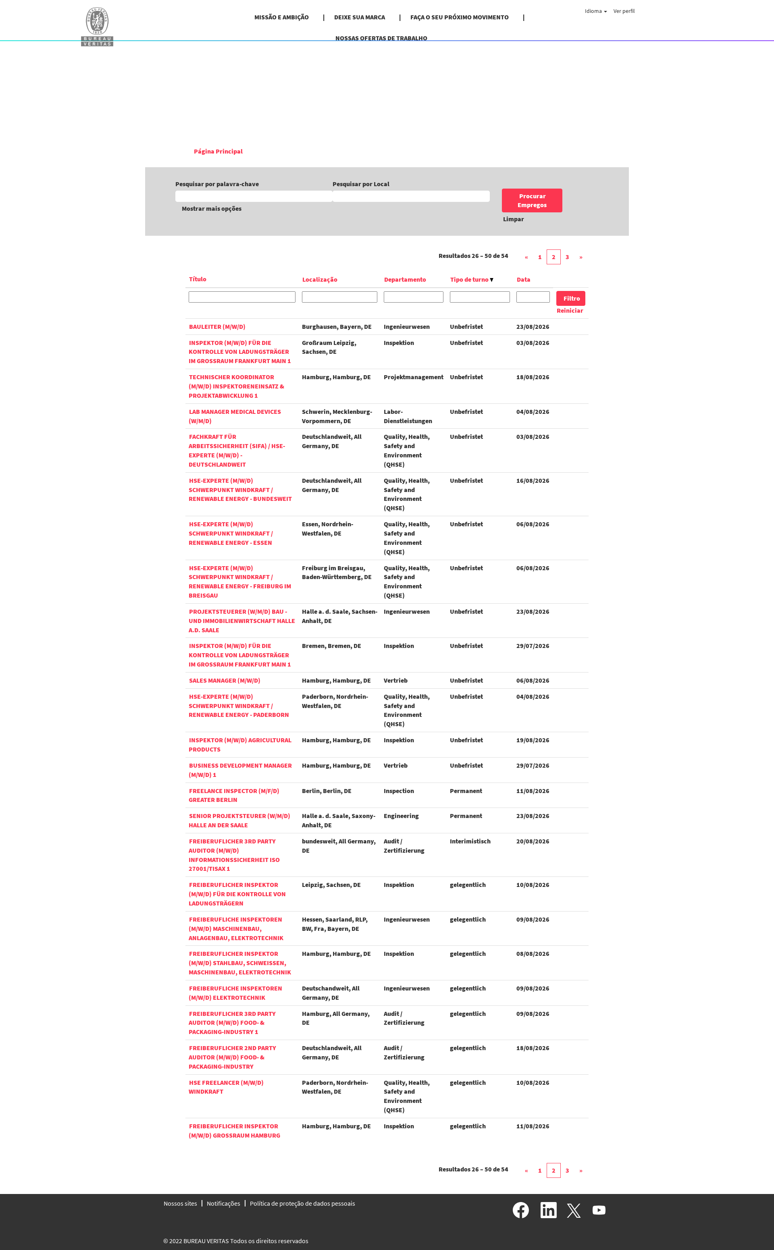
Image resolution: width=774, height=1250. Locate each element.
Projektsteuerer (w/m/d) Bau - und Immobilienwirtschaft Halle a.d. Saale (242, 620)
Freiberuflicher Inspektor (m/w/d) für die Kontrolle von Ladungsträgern (237, 893)
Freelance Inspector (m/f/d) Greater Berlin (234, 795)
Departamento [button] (405, 279)
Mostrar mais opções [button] (211, 208)
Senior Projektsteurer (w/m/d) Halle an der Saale (239, 820)
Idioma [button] (594, 11)
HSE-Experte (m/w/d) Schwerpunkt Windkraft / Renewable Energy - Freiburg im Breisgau (240, 582)
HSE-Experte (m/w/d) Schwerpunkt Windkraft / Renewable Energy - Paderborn (239, 705)
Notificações (223, 1203)
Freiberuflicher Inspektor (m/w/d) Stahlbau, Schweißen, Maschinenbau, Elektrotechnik (240, 962)
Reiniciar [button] (570, 310)
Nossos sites (180, 1203)
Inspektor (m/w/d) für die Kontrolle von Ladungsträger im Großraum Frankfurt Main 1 (240, 351)
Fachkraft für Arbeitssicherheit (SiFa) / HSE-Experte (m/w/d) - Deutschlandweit (237, 450)
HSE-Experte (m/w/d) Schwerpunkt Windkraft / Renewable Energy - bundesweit (240, 489)
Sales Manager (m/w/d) (224, 680)
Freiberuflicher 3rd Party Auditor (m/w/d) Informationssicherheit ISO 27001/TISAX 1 (234, 855)
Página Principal (218, 151)
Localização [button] (319, 279)
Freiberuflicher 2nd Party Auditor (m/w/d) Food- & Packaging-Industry (232, 1057)
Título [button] (197, 279)
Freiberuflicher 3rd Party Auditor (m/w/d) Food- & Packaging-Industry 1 (232, 1022)
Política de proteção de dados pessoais (302, 1203)
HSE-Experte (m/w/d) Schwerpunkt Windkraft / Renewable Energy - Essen (231, 533)
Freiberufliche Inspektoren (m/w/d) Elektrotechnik (235, 992)
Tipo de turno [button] (470, 279)
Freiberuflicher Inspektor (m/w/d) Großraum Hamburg (234, 1130)
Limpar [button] (513, 219)
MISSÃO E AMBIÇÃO (281, 17)
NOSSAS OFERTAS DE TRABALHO (381, 38)
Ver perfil (624, 11)
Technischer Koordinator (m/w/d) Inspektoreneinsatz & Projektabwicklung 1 (236, 386)
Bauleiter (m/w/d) (217, 326)
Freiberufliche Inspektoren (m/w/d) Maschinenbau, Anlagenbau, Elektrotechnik (236, 928)
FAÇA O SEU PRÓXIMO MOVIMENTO (459, 17)
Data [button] (524, 279)
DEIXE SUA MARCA (359, 17)
